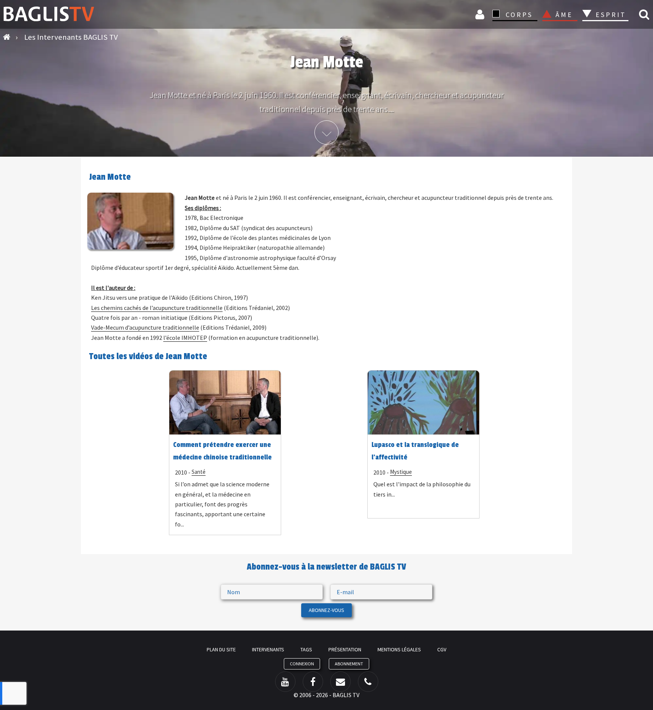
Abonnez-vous (326, 610)
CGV (441, 649)
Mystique (401, 471)
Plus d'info (326, 132)
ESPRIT (610, 14)
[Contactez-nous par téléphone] (368, 681)
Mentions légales (399, 649)
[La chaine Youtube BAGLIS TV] (285, 681)
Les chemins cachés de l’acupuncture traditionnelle (157, 307)
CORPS (519, 14)
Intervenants (268, 649)
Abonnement (349, 663)
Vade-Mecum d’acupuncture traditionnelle (145, 327)
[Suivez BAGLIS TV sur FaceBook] (313, 681)
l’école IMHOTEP (185, 337)
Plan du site (221, 649)
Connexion (481, 14)
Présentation (344, 649)
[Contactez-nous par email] (340, 681)
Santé (199, 471)
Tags (306, 649)
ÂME (564, 14)
